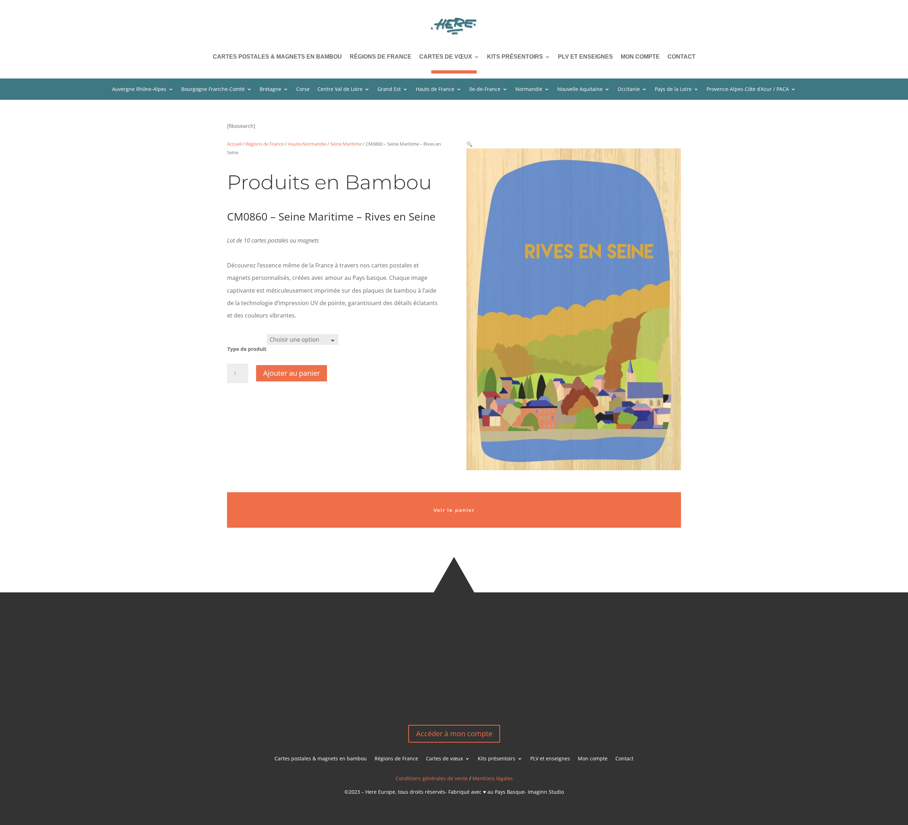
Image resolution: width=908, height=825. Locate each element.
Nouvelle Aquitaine (580, 89)
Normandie (528, 89)
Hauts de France (435, 89)
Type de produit (246, 349)
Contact (682, 57)
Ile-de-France (484, 89)
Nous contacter (535, 684)
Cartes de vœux (445, 57)
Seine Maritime (346, 144)
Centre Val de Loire (339, 89)
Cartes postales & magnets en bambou (277, 57)
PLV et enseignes (585, 57)
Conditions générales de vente (431, 778)
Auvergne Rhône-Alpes (139, 89)
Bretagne (270, 89)
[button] (469, 144)
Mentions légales (492, 778)
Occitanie (629, 89)
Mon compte (640, 57)
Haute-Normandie (307, 144)
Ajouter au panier (291, 373)
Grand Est (389, 89)
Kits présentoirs (515, 57)
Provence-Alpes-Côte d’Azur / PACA (748, 89)
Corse (303, 89)
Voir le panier (454, 510)
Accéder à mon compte (454, 733)
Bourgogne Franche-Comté (213, 89)
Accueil (234, 144)
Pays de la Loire (673, 89)
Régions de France (380, 57)
